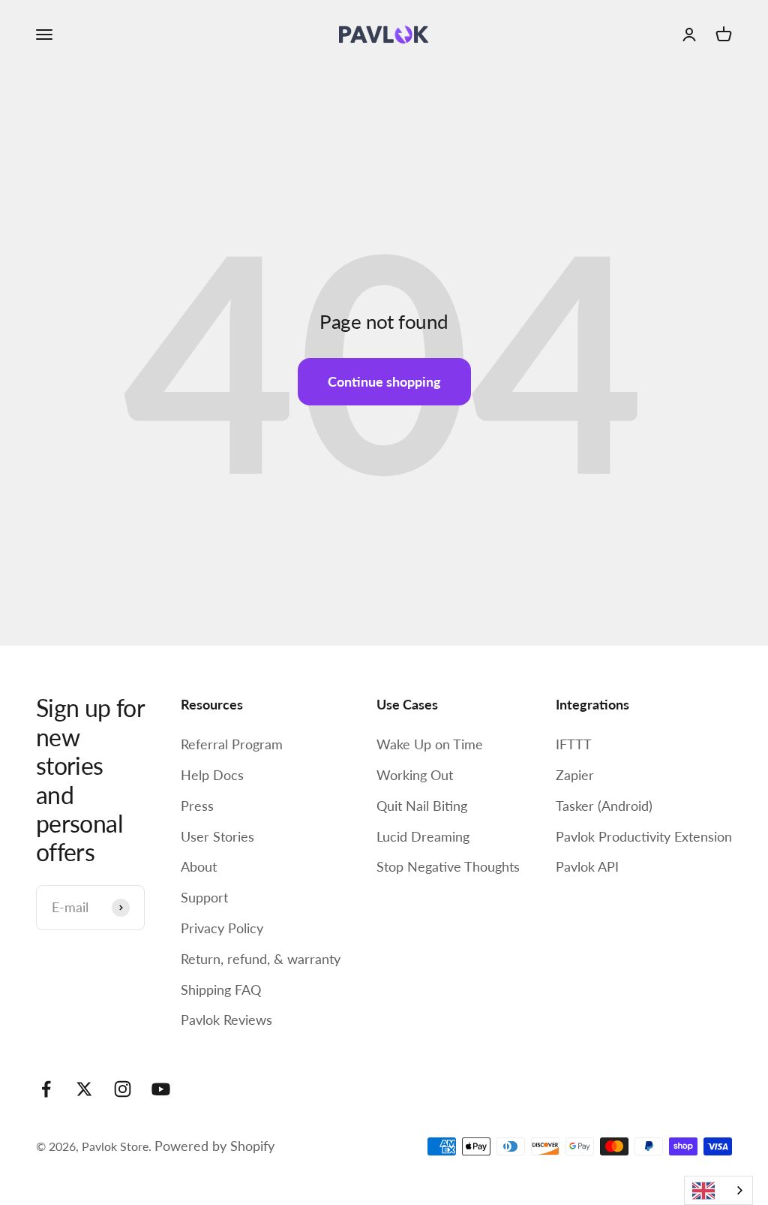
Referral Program (232, 744)
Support (204, 897)
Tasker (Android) (604, 805)
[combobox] (718, 1190)
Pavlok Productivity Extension (644, 836)
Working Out (414, 775)
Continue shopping (384, 381)
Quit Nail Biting (421, 805)
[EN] (718, 1190)
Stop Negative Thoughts (448, 866)
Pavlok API (587, 866)
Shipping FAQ (221, 989)
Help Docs (212, 775)
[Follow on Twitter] (84, 1089)
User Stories (217, 836)
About (199, 866)
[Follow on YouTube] (161, 1089)
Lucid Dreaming (423, 836)
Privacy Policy (222, 928)
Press (197, 805)
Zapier (575, 775)
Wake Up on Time (429, 744)
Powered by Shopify (214, 1145)
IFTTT (574, 744)
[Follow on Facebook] (46, 1089)
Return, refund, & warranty (260, 958)
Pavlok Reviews (226, 1019)
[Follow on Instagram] (122, 1089)
